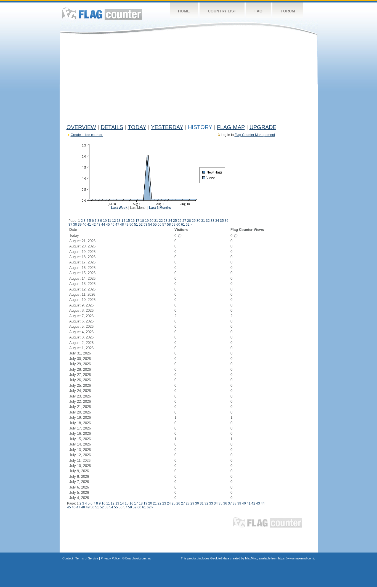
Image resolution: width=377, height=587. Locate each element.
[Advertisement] (189, 80)
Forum (288, 11)
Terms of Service (86, 558)
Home (184, 11)
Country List (222, 11)
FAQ (258, 11)
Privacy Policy (110, 558)
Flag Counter (102, 13)
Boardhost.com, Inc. (138, 558)
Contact (67, 558)
